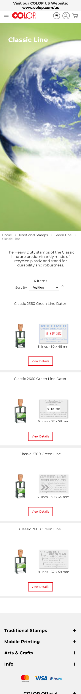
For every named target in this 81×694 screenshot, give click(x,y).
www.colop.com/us (40, 7)
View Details (40, 361)
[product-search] (66, 16)
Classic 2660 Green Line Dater (40, 379)
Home (7, 235)
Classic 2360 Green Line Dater (40, 303)
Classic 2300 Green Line (40, 454)
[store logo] (24, 15)
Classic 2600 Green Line (40, 529)
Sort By (21, 287)
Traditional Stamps (33, 235)
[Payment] (40, 679)
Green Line (63, 235)
